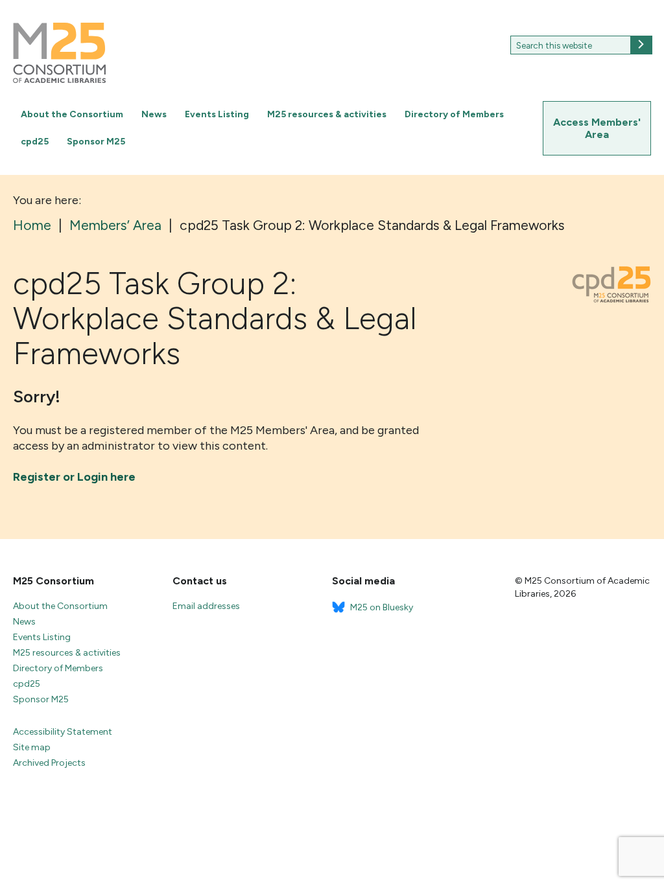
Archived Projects (49, 762)
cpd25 (35, 141)
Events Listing (217, 114)
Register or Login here (74, 477)
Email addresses (206, 606)
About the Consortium (72, 114)
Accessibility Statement (62, 731)
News (154, 114)
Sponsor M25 (96, 141)
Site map (32, 747)
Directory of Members (454, 114)
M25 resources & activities (326, 114)
